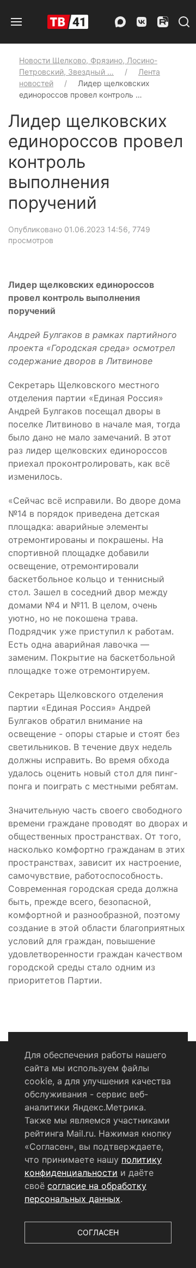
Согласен (98, 1232)
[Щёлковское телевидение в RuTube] (162, 22)
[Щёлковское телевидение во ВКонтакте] (141, 22)
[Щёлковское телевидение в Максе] (120, 22)
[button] (16, 22)
